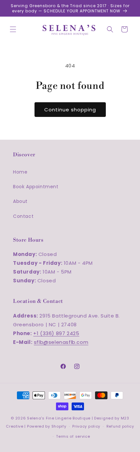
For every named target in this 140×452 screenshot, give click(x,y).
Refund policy (120, 426)
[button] (13, 29)
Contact (23, 216)
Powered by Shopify (46, 426)
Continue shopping (70, 109)
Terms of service (73, 436)
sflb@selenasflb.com (61, 342)
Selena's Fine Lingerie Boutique (59, 418)
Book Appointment (36, 186)
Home (20, 172)
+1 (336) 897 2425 (56, 333)
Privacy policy (86, 426)
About (20, 201)
